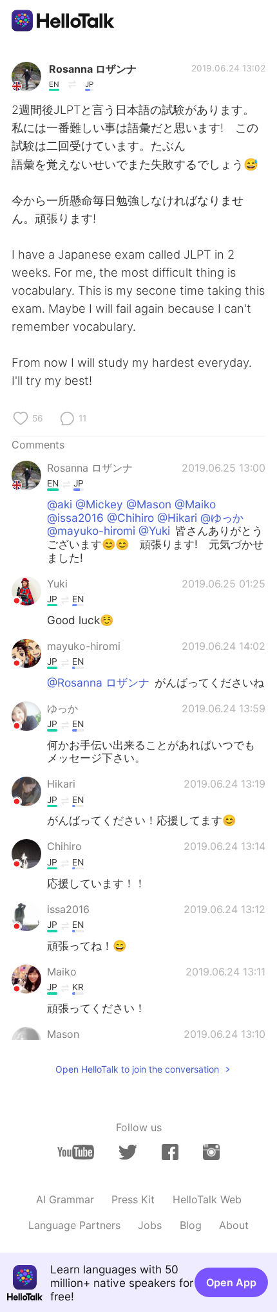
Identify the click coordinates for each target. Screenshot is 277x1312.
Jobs (150, 1225)
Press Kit (133, 1199)
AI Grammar (65, 1199)
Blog (191, 1225)
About (234, 1225)
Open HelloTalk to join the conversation (137, 1069)
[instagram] (211, 1152)
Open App (231, 1282)
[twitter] (128, 1152)
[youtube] (75, 1152)
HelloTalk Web (207, 1199)
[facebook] (170, 1152)
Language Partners (74, 1225)
